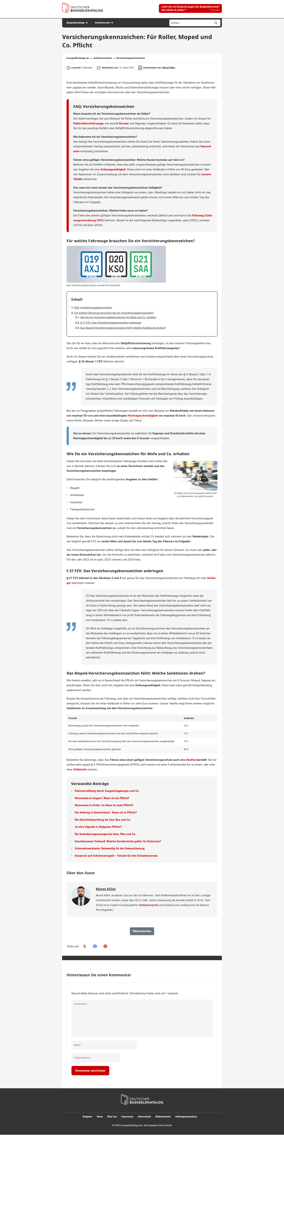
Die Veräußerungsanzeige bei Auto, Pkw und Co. (105, 834)
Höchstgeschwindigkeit (143, 415)
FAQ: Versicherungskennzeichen (93, 307)
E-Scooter (122, 123)
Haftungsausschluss (186, 1116)
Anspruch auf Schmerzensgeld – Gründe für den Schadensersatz (116, 855)
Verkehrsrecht (102, 22)
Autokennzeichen (102, 58)
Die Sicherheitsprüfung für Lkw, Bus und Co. (103, 819)
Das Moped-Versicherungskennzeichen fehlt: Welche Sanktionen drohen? (123, 327)
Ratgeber (87, 1116)
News (100, 1116)
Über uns (112, 1116)
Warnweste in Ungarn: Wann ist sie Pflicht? (102, 798)
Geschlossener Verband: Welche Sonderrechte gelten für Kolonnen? (118, 841)
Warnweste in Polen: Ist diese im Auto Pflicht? (104, 805)
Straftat (191, 760)
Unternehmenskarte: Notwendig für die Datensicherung (110, 848)
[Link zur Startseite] (82, 8)
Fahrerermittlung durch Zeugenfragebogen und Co (107, 791)
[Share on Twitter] (84, 946)
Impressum (127, 1116)
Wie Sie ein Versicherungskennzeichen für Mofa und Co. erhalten (118, 317)
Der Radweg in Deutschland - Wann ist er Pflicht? (106, 812)
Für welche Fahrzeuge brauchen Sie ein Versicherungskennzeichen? (114, 312)
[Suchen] (216, 23)
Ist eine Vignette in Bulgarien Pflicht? (98, 827)
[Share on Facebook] (95, 946)
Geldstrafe (80, 769)
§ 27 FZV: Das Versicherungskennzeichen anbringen (110, 322)
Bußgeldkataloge (76, 22)
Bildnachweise (163, 1116)
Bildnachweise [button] (142, 931)
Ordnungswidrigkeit (113, 169)
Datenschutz (144, 1116)
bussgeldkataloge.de (78, 58)
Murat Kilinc (168, 67)
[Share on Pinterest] (105, 946)
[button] (190, 8)
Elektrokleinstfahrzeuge (88, 123)
